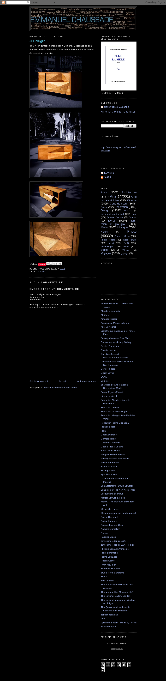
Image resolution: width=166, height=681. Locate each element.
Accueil (62, 381)
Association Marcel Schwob (115, 323)
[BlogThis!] (51, 263)
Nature (104, 231)
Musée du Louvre (110, 509)
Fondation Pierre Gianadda (115, 423)
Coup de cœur (119, 203)
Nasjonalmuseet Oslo (112, 525)
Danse (104, 207)
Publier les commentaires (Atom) (60, 387)
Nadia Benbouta (109, 521)
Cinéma (131, 200)
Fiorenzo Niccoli (109, 396)
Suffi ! (107, 177)
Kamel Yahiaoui (109, 466)
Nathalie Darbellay (110, 529)
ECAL (104, 376)
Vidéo (104, 249)
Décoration (121, 207)
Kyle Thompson (109, 474)
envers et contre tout (112, 214)
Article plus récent (39, 381)
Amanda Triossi (109, 319)
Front (103, 430)
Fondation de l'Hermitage (114, 411)
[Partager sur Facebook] (57, 263)
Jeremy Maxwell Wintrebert (115, 458)
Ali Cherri (105, 315)
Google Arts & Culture (112, 446)
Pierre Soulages (109, 556)
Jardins (132, 217)
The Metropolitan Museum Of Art (117, 592)
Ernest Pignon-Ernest (112, 392)
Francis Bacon (108, 426)
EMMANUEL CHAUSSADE (116, 107)
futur (134, 214)
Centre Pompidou (110, 346)
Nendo (104, 533)
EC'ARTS (109, 173)
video (126, 246)
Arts (113, 196)
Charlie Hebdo (108, 350)
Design (41, 271)
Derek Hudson (108, 369)
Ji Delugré (37, 41)
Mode (104, 227)
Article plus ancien (86, 381)
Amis (104, 192)
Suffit (126, 243)
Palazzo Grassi (108, 537)
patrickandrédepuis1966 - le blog (118, 544)
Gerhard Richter (109, 438)
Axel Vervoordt (108, 326)
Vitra (103, 618)
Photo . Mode (122, 236)
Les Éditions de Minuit (112, 493)
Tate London (107, 580)
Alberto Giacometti (110, 311)
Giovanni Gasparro (110, 442)
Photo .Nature (129, 239)
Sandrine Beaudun (110, 568)
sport (111, 243)
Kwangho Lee (108, 470)
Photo (131, 231)
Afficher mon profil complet (118, 112)
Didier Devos (107, 373)
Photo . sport (108, 239)
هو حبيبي (125, 253)
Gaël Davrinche (109, 434)
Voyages (106, 253)
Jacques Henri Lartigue (113, 454)
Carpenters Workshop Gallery (116, 342)
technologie (107, 246)
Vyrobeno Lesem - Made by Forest (118, 622)
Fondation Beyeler (110, 407)
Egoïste (105, 381)
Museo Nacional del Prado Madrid (118, 513)
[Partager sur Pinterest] (60, 263)
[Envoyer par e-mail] (48, 263)
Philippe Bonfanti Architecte (115, 549)
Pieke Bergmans (109, 552)
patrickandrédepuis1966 (113, 541)
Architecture (129, 192)
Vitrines (126, 250)
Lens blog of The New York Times (118, 489)
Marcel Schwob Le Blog (113, 497)
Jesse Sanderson (110, 462)
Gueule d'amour (115, 217)
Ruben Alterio (108, 560)
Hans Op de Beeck (110, 450)
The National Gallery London (115, 596)
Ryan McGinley (108, 564)
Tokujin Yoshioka (109, 614)
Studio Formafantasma (112, 572)
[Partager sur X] (54, 263)
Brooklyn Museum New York (115, 338)
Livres (112, 220)
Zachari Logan (108, 626)
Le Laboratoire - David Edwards (117, 485)
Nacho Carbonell (109, 517)
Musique (122, 227)
